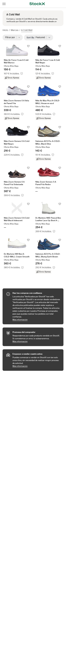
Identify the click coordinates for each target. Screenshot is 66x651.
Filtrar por (11, 37)
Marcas (14, 30)
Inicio (5, 30)
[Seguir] (28, 46)
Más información (36, 319)
